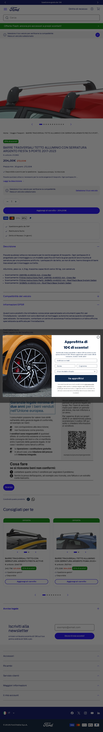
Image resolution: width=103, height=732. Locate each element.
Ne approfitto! (76, 378)
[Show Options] (94, 371)
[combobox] (75, 371)
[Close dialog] (98, 337)
